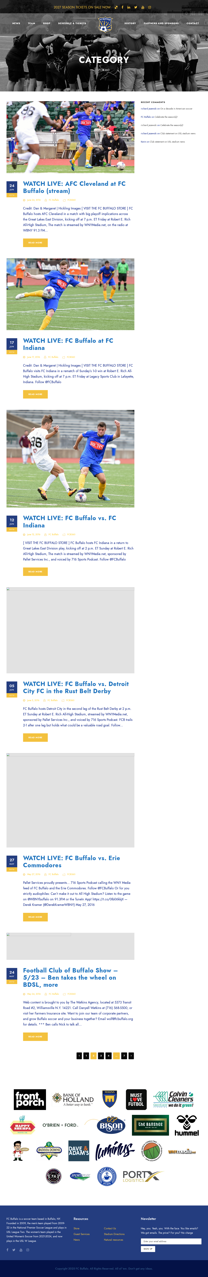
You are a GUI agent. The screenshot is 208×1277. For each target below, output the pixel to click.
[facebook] (122, 7)
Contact (193, 23)
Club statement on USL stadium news (177, 133)
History (130, 23)
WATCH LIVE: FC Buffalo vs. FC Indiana (69, 521)
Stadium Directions (114, 1234)
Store (76, 1228)
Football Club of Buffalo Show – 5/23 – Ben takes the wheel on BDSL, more (70, 977)
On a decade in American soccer (176, 108)
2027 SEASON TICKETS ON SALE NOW (82, 7)
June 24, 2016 (34, 200)
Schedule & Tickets (72, 23)
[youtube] (142, 7)
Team (31, 23)
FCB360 (72, 200)
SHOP (46, 23)
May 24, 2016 (34, 994)
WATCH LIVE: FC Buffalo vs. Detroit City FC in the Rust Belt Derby (76, 687)
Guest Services (82, 1234)
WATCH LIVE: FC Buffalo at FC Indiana (68, 344)
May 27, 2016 (33, 874)
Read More (35, 242)
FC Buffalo (54, 200)
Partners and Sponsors (161, 23)
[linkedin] (128, 7)
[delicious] (116, 7)
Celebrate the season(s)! (166, 117)
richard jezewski (149, 125)
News (16, 23)
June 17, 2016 (33, 357)
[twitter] (135, 7)
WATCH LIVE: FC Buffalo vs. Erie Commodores (71, 861)
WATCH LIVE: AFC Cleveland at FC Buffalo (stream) (74, 187)
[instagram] (149, 7)
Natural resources (113, 1240)
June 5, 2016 (33, 700)
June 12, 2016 (33, 534)
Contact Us (110, 1228)
